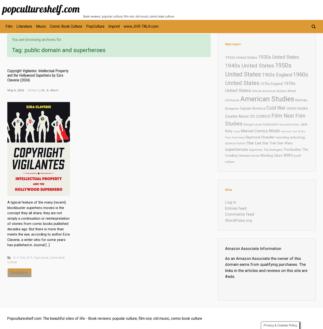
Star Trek (269, 143)
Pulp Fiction (238, 137)
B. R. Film (19, 257)
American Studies (267, 99)
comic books (297, 108)
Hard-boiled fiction (289, 124)
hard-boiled (270, 124)
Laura (236, 131)
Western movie (249, 155)
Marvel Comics (254, 131)
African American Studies (269, 91)
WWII (288, 155)
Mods (274, 130)
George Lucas (252, 124)
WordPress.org (238, 220)
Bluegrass (232, 108)
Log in (230, 202)
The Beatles (292, 149)
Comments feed (239, 214)
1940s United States (249, 65)
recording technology (290, 137)
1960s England (277, 75)
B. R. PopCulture (37, 257)
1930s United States (278, 57)
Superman (255, 149)
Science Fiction (235, 143)
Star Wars (285, 143)
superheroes (236, 149)
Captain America (252, 108)
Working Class (271, 155)
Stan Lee (254, 143)
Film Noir (282, 115)
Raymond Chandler (260, 137)
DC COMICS (260, 116)
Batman (301, 100)
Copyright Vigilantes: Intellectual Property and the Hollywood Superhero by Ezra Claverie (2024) (38, 75)
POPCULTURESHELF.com (134, 6)
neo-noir (286, 131)
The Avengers (272, 149)
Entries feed (236, 208)
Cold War (276, 108)
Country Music (237, 116)
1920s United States (241, 57)
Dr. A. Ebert (50, 90)
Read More (19, 273)
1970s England (271, 84)
